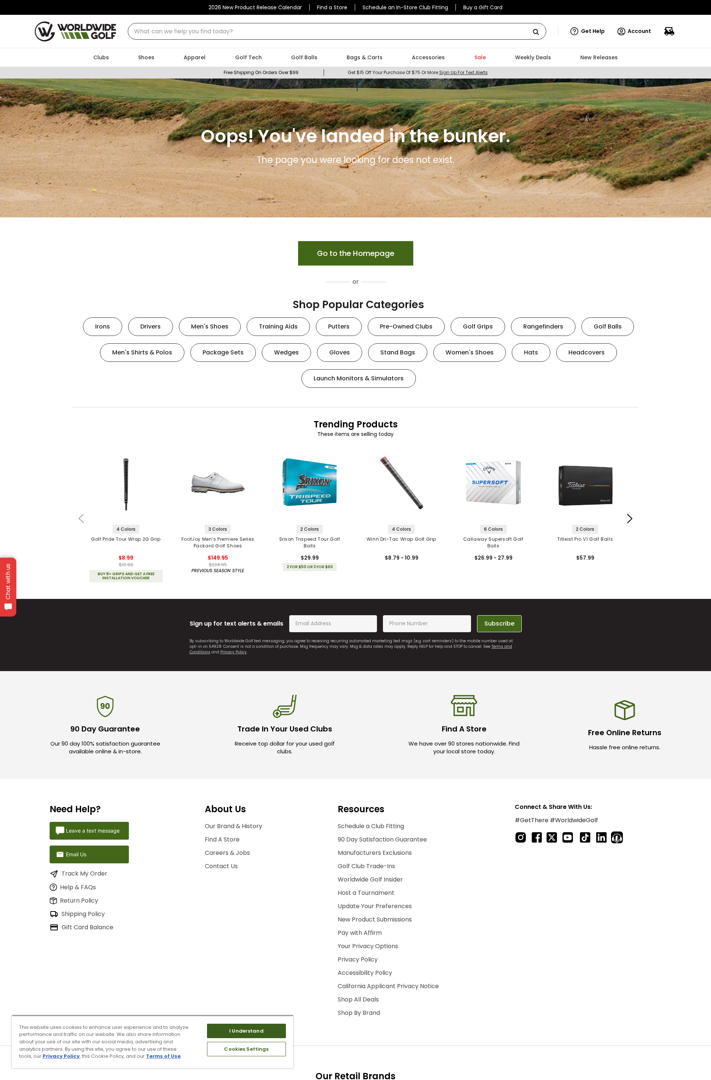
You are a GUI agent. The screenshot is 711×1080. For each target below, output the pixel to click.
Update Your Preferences (375, 906)
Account (639, 31)
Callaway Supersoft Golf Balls (493, 542)
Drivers (150, 326)
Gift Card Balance (87, 927)
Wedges (286, 352)
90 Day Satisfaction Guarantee (382, 839)
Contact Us (221, 866)
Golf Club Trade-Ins (366, 866)
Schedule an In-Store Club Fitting (405, 7)
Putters (339, 326)
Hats (531, 352)
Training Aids (278, 326)
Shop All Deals (358, 999)
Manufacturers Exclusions (375, 853)
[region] (152, 1041)
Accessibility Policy (365, 973)
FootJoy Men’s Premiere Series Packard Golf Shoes (217, 542)
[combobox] (337, 31)
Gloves (339, 352)
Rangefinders (543, 326)
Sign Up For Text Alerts (463, 72)
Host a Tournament (366, 893)
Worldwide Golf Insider (370, 879)
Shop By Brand (359, 1013)
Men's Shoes (209, 326)
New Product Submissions (375, 919)
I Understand (246, 1030)
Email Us (76, 854)
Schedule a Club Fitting (371, 826)
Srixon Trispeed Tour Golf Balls (309, 542)
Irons (102, 326)
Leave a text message (93, 830)
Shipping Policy (83, 914)
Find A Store (222, 839)
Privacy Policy (233, 652)
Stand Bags (397, 352)
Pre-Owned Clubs (406, 326)
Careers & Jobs (227, 853)
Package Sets (223, 352)
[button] (587, 31)
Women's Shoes (469, 352)
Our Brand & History (233, 826)
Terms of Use (163, 1056)
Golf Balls (608, 326)
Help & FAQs (78, 887)
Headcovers (586, 352)
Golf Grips (478, 326)
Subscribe (499, 623)
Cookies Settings (246, 1049)
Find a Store (332, 7)
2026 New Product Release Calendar (255, 7)
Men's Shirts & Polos (142, 352)
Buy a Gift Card (483, 7)
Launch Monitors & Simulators (359, 378)
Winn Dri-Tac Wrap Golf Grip (401, 539)
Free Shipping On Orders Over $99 (261, 72)
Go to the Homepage (355, 253)
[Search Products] (539, 32)
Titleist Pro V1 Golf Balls (585, 539)
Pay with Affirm (360, 933)
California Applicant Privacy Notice (388, 986)
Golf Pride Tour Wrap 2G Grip (126, 539)
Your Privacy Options (368, 946)
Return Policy (79, 900)
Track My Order (84, 873)
